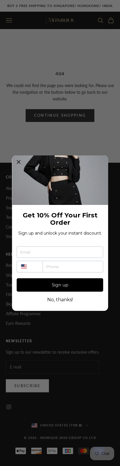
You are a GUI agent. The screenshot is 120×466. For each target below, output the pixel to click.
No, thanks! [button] (60, 299)
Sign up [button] (60, 285)
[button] (18, 162)
